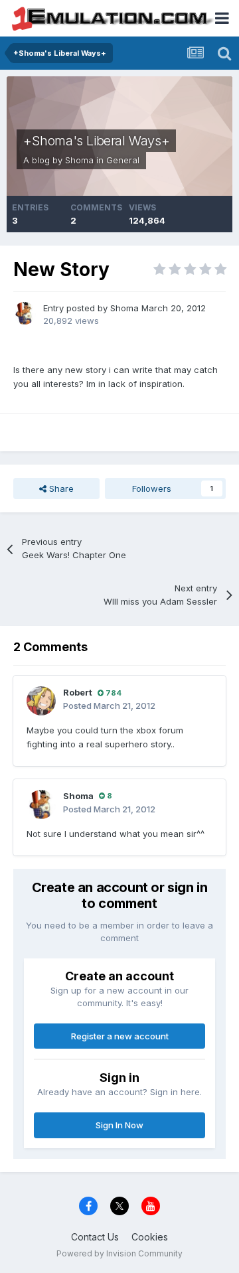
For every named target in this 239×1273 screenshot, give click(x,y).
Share (60, 488)
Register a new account (120, 1036)
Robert (77, 692)
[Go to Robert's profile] (41, 700)
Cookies (149, 1236)
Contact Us (95, 1236)
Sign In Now (119, 1125)
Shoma (79, 160)
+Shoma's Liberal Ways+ (96, 141)
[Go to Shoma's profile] (24, 313)
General (122, 160)
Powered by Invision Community (119, 1253)
